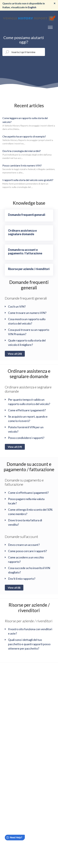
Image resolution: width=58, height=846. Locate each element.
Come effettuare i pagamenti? (27, 410)
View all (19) (15, 446)
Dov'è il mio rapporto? (21, 578)
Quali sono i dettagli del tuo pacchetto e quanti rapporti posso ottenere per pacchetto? (29, 644)
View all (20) (15, 353)
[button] (50, 27)
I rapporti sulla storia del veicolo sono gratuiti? (27, 179)
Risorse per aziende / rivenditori (29, 607)
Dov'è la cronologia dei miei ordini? (21, 150)
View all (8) (14, 587)
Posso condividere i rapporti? (26, 438)
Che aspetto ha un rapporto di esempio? (24, 136)
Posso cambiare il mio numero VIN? (22, 165)
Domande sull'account (21, 536)
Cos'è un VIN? (17, 306)
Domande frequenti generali (29, 284)
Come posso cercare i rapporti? (27, 551)
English (32, 7)
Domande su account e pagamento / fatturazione (29, 466)
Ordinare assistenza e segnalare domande (29, 373)
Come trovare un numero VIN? (27, 313)
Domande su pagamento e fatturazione (24, 482)
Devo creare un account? (24, 544)
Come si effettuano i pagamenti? (28, 492)
